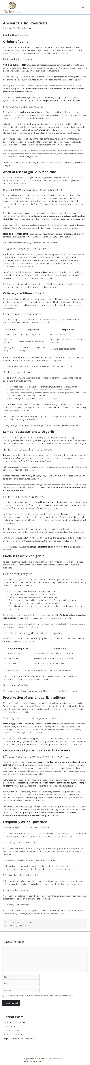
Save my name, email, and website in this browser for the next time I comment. (39, 995)
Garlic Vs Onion (10, 1026)
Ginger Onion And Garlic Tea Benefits (19, 1038)
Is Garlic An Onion (11, 1030)
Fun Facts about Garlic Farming (20, 922)
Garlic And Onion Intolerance (16, 1034)
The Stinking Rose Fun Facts (19, 925)
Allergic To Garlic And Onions (16, 1022)
